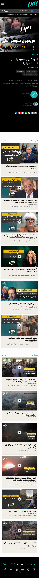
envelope (22, 569)
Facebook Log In (25, 10)
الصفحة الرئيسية (34, 15)
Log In (3, 10)
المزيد (4, 141)
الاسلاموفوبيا (20, 71)
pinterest (19, 572)
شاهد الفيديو (19, 153)
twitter (11, 569)
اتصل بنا (5, 564)
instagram (34, 569)
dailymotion (28, 569)
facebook (5, 569)
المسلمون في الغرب (31, 71)
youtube (16, 569)
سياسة (26, 15)
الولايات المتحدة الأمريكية (29, 74)
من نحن (33, 564)
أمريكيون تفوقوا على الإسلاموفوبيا (15, 15)
